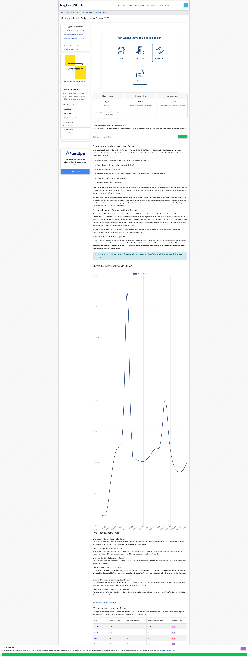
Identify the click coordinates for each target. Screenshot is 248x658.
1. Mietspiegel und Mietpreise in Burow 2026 (73, 31)
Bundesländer (139, 5)
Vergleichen (183, 136)
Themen (160, 5)
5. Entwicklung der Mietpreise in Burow (72, 45)
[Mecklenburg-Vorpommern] (75, 67)
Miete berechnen (151, 5)
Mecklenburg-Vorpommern (72, 12)
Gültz (95, 638)
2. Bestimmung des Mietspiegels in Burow (73, 34)
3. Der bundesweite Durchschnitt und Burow (73, 38)
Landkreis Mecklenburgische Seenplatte (91, 12)
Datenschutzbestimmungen (167, 650)
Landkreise (130, 5)
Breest (96, 632)
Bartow (96, 644)
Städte (123, 5)
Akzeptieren (124, 654)
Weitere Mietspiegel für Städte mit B (104, 602)
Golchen (96, 626)
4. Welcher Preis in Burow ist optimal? (72, 42)
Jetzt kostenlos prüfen (75, 171)
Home (118, 5)
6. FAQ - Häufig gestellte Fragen (70, 49)
